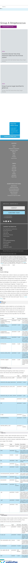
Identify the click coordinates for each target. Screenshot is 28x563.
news (3, 51)
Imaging (14, 173)
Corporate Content (14, 150)
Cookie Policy (6, 245)
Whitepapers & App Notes (14, 148)
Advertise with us (14, 203)
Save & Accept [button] (2, 559)
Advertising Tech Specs (14, 190)
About (4, 239)
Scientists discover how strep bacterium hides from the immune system (12, 55)
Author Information (14, 192)
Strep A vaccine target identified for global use (13, 87)
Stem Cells (14, 168)
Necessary (3, 302)
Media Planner (14, 185)
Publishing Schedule (14, 187)
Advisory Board (14, 193)
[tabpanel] (14, 335)
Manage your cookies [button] (7, 247)
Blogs (14, 153)
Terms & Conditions (7, 242)
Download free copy (10, 136)
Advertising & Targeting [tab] (3, 367)
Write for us (6, 203)
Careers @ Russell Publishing (9, 240)
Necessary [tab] (1, 301)
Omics (14, 172)
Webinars (14, 151)
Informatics (14, 175)
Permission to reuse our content (14, 195)
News (14, 147)
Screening (14, 167)
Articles (14, 145)
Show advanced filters (7, 26)
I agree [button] (13, 264)
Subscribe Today (14, 213)
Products (14, 156)
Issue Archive (14, 158)
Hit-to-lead (14, 170)
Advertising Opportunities (14, 189)
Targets (14, 165)
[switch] (0, 368)
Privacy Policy (6, 243)
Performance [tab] (2, 514)
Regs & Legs (13, 176)
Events (14, 155)
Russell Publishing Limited (8, 250)
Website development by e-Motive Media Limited (8, 253)
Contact (14, 208)
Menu (1, 8)
